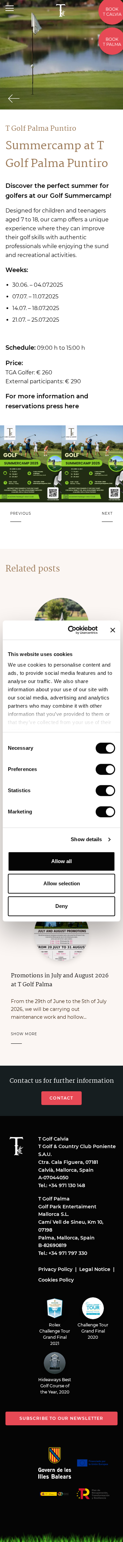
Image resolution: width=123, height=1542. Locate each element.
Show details (86, 839)
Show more (24, 1034)
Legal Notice (94, 1269)
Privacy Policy (55, 1269)
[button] (20, 517)
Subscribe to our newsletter (61, 1418)
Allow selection (61, 883)
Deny (61, 906)
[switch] (105, 769)
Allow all (61, 861)
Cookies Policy (56, 1280)
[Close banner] (112, 630)
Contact (61, 1098)
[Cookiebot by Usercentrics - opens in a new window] (72, 630)
